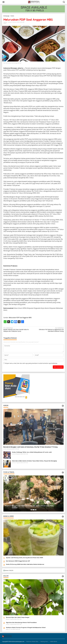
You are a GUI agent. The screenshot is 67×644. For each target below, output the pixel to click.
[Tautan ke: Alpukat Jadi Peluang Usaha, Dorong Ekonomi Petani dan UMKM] (33, 538)
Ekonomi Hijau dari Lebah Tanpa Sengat (17, 617)
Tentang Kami (44, 641)
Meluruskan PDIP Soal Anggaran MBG (20, 318)
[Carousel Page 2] (33, 509)
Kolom (4, 23)
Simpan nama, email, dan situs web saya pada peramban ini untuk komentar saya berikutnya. (31, 363)
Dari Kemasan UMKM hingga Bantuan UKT (18, 561)
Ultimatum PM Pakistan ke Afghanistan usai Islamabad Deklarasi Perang (51, 329)
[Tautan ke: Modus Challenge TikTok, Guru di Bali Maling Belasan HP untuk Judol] (7, 455)
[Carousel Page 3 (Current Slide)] (35, 509)
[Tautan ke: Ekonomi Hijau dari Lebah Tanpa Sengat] (33, 597)
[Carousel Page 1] (31, 509)
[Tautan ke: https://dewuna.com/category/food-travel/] (63, 472)
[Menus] (3, 2)
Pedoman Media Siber (32, 641)
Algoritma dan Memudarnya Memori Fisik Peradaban (21, 622)
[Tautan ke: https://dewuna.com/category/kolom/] (63, 576)
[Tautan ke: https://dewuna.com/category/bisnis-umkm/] (63, 516)
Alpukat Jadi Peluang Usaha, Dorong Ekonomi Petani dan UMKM (24, 557)
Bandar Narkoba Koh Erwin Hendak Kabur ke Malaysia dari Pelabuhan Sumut (16, 329)
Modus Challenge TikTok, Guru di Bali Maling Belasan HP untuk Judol (32, 452)
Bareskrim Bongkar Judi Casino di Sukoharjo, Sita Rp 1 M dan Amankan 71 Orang (30, 447)
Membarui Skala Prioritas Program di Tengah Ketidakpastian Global (26, 627)
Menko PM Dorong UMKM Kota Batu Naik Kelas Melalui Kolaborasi (25, 564)
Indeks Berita (53, 641)
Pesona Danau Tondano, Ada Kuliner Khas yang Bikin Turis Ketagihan (28, 506)
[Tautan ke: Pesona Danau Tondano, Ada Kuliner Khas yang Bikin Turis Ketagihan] (33, 493)
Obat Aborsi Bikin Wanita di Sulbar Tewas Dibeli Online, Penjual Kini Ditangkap (34, 461)
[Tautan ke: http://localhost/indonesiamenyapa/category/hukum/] (63, 406)
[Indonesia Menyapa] (34, 2)
